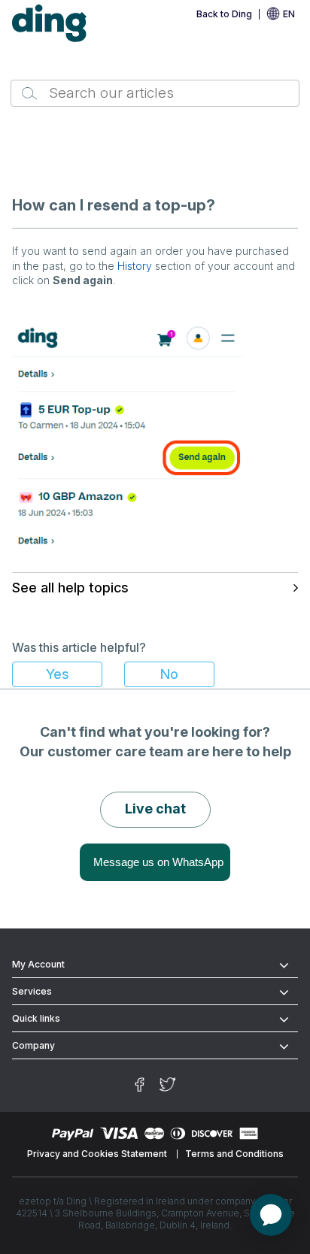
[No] (169, 674)
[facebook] (139, 1084)
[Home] (49, 24)
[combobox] (155, 93)
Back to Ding (224, 14)
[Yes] (57, 674)
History (134, 265)
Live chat (155, 808)
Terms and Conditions (234, 1153)
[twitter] (168, 1084)
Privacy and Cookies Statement (97, 1153)
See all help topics (70, 587)
